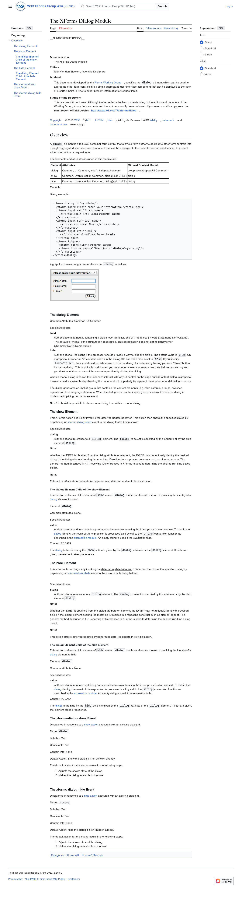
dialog (53, 499)
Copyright (55, 120)
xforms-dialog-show (80, 421)
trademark (168, 120)
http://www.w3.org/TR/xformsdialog (114, 110)
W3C (77, 120)
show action (91, 724)
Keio (110, 120)
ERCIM (99, 120)
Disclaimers (74, 879)
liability (153, 120)
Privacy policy (15, 879)
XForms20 (72, 855)
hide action (90, 795)
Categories (57, 855)
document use (58, 124)
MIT (88, 120)
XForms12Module (92, 855)
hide (29, 28)
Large (208, 54)
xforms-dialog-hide (79, 573)
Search (162, 6)
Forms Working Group (108, 82)
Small (208, 42)
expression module (85, 537)
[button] (10, 6)
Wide (208, 74)
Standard (210, 48)
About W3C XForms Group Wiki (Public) (45, 879)
